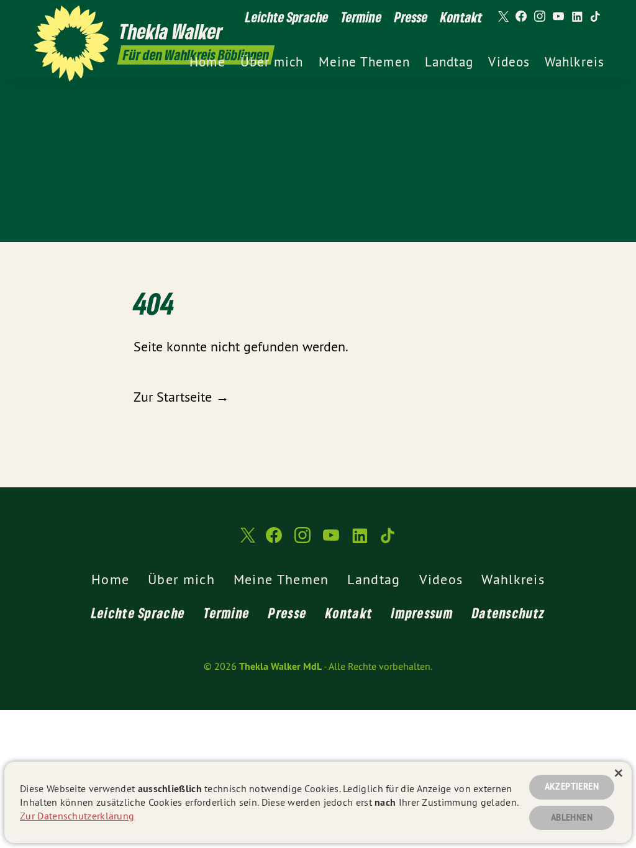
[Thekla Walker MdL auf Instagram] (539, 17)
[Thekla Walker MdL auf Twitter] (502, 17)
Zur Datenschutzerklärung (77, 816)
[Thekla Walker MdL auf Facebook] (521, 17)
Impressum (422, 612)
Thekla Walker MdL (280, 666)
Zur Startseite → (181, 396)
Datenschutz (508, 612)
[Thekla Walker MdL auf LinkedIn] (577, 17)
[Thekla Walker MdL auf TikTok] (595, 17)
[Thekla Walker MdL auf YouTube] (558, 17)
